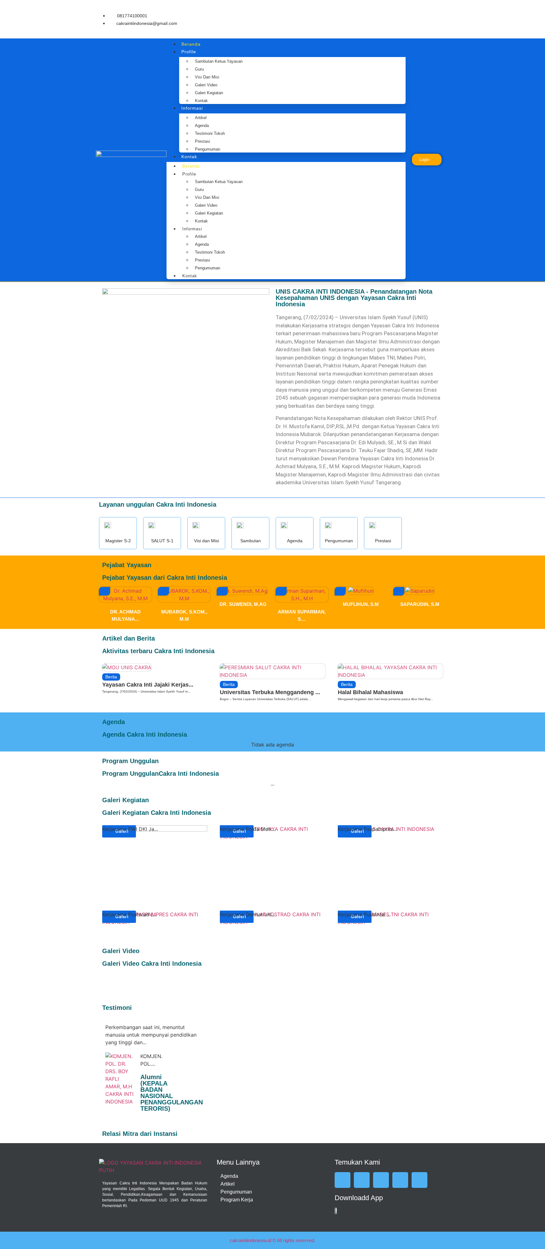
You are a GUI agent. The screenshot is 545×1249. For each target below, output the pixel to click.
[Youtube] (422, 27)
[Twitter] (422, 9)
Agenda (202, 125)
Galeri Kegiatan (209, 92)
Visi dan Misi (207, 77)
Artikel (201, 117)
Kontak (201, 100)
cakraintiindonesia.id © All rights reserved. (272, 1240)
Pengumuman (207, 149)
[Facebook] (403, 9)
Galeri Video (206, 85)
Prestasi (202, 141)
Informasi (192, 108)
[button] (104, 591)
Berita (111, 676)
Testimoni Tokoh (210, 133)
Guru (199, 69)
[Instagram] (441, 9)
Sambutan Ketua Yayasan (219, 61)
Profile (188, 51)
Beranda (191, 44)
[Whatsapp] (441, 27)
